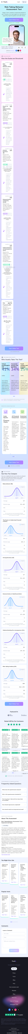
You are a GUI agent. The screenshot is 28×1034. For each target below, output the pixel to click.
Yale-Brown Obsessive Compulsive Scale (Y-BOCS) (14, 899)
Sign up (24, 2)
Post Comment (14, 950)
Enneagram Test (14, 1004)
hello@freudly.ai (14, 1031)
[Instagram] (15, 1010)
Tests (14, 976)
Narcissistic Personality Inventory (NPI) (5, 898)
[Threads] (12, 1010)
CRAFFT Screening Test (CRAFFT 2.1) (23, 898)
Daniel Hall (12, 50)
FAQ (14, 983)
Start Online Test (14, 20)
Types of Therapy (14, 1001)
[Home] (6, 2)
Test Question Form (5, 854)
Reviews (14, 990)
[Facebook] (9, 1010)
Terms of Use (20, 1032)
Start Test (4, 881)
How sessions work (14, 987)
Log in (18, 2)
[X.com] (18, 1010)
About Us (14, 997)
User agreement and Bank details (12, 1032)
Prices (14, 973)
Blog (14, 980)
